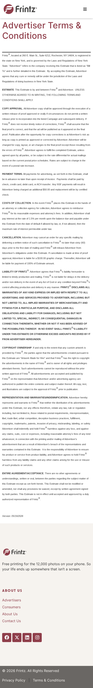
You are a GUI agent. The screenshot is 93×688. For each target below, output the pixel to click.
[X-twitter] (16, 637)
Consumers (11, 607)
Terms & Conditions (49, 680)
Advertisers (11, 600)
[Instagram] (37, 637)
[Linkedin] (27, 637)
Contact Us (11, 620)
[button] (85, 9)
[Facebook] (6, 637)
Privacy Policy (13, 680)
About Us (10, 614)
